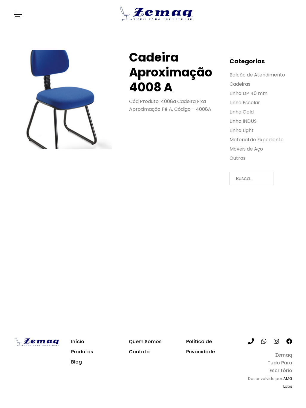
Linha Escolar (245, 103)
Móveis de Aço (246, 149)
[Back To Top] (289, 391)
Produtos (82, 351)
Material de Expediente (257, 140)
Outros (238, 158)
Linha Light (242, 131)
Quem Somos (145, 341)
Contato (139, 351)
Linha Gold (242, 112)
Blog (76, 361)
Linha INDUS (243, 121)
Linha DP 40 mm (248, 93)
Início (77, 341)
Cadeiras (240, 84)
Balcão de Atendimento (257, 75)
